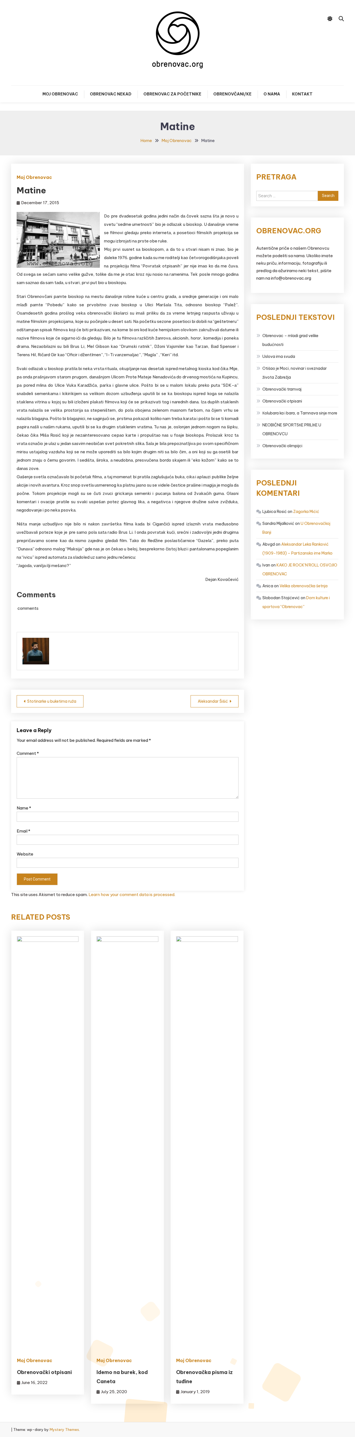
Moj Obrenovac (60, 94)
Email (23, 831)
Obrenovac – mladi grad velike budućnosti (290, 340)
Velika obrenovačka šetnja (304, 585)
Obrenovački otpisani (44, 1372)
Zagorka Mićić (306, 511)
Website (25, 854)
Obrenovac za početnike (172, 94)
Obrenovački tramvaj (281, 389)
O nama (271, 94)
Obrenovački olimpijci (282, 445)
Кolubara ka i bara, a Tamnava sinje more (299, 413)
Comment (28, 753)
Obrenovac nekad (110, 94)
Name (24, 808)
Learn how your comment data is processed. (131, 894)
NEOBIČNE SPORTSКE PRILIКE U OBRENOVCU (291, 429)
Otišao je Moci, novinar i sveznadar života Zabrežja (294, 373)
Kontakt (302, 94)
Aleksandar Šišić (213, 701)
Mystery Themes (64, 1429)
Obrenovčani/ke (232, 94)
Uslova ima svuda (278, 356)
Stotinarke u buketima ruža (51, 701)
